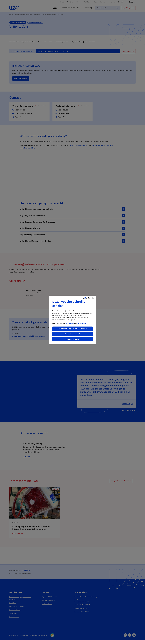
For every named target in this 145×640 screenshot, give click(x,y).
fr (89, 297)
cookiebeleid (70, 323)
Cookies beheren (72, 339)
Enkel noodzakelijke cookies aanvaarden (72, 329)
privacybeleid (82, 323)
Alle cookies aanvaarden (72, 334)
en (85, 297)
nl (93, 297)
